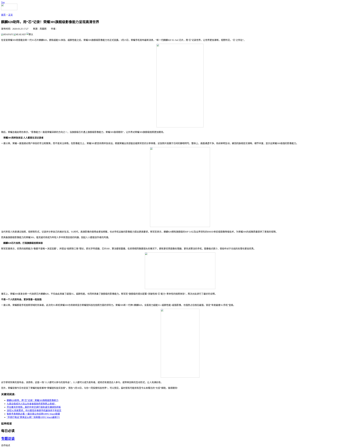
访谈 (11, 438)
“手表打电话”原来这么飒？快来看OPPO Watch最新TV (33, 417)
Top (3, 2)
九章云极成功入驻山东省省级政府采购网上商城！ (31, 404)
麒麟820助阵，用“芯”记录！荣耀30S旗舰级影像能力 (32, 400)
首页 (3, 15)
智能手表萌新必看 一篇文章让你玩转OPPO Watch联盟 (33, 414)
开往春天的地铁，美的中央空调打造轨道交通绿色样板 (34, 407)
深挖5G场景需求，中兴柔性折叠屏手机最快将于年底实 (34, 410)
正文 (10, 15)
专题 (4, 438)
